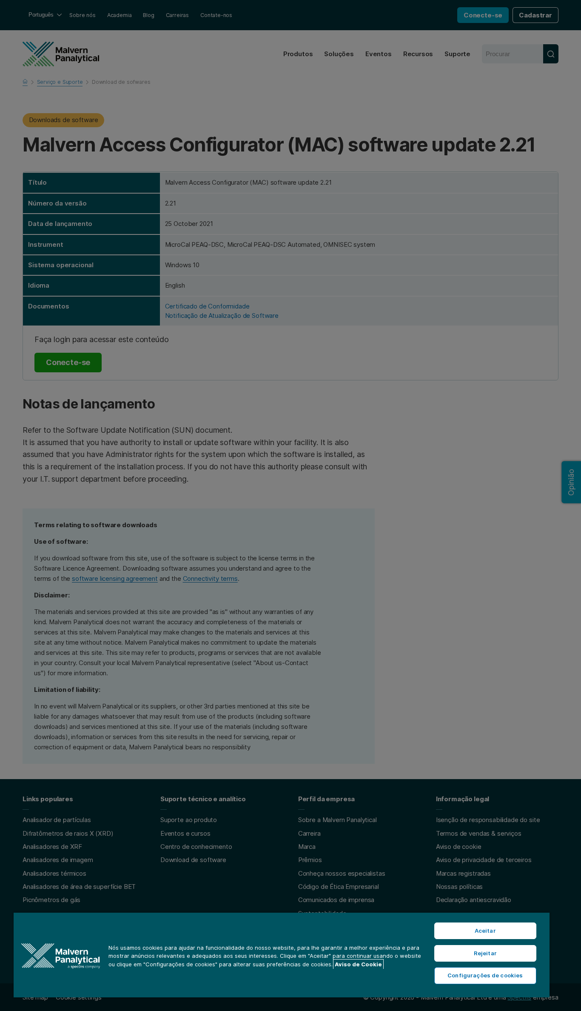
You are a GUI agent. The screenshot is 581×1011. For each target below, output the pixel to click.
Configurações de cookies (485, 975)
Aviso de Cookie (358, 964)
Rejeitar (485, 953)
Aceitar (485, 930)
